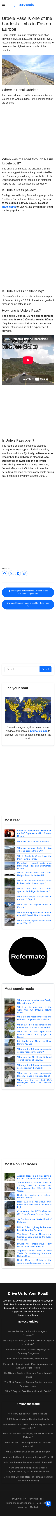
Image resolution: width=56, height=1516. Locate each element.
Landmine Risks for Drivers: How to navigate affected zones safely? (28, 1426)
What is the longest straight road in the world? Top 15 (34, 898)
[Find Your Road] (28, 709)
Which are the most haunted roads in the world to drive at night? (34, 882)
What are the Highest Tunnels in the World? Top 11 (28, 1457)
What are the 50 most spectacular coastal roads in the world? (34, 1050)
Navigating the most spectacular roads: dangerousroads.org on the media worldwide (28, 1469)
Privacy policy (19, 1498)
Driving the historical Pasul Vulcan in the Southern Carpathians (29, 592)
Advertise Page (36, 1498)
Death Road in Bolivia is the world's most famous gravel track (34, 1261)
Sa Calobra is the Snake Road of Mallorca (34, 1220)
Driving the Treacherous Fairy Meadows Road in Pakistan (34, 1245)
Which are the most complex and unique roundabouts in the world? (34, 1026)
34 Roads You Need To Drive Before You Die (34, 1042)
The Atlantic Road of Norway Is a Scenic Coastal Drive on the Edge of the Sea (34, 1237)
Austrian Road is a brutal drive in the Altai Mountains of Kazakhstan (34, 1177)
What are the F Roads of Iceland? (34, 841)
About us (22, 1507)
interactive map (39, 731)
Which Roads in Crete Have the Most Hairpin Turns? (34, 857)
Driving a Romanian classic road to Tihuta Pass (28, 603)
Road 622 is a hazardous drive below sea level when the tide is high (34, 1204)
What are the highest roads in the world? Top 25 (34, 922)
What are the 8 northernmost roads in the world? (28, 1462)
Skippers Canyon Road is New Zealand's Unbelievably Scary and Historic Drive (34, 1253)
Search (45, 669)
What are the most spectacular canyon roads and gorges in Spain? (34, 1034)
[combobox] (22, 669)
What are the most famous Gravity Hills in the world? (34, 1001)
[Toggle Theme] (48, 1504)
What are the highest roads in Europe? (34, 906)
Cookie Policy (43, 1503)
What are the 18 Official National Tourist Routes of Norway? (34, 1058)
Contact (34, 1507)
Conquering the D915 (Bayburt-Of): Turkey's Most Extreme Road (34, 1212)
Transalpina (9, 206)
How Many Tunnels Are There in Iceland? (28, 1413)
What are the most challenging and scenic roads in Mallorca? (28, 1435)
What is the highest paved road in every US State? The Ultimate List (34, 914)
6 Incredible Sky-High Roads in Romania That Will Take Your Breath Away (28, 1479)
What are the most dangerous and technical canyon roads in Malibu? (34, 1018)
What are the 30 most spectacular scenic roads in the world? (34, 1066)
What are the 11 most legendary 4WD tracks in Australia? (28, 1444)
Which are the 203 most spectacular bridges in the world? (34, 890)
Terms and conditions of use (20, 1503)
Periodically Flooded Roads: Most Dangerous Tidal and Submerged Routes (34, 866)
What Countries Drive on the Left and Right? (28, 1451)
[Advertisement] (28, 130)
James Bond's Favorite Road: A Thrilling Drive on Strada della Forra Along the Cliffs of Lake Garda (34, 1186)
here (36, 1308)
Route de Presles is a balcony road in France (34, 1196)
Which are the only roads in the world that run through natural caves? (34, 1010)
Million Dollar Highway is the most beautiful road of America (34, 1228)
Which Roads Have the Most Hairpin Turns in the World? (34, 874)
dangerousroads (20, 5)
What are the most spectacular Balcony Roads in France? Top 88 (34, 1074)
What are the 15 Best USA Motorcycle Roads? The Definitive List (34, 1083)
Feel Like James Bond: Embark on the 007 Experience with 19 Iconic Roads (34, 833)
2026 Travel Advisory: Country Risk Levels (28, 1419)
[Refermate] (28, 956)
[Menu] (4, 4)
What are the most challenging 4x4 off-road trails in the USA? (34, 849)
